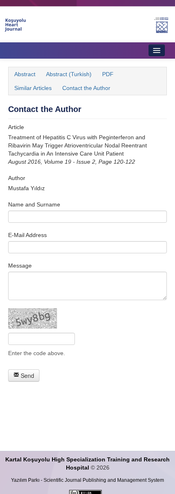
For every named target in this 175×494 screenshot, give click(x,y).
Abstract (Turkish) (69, 74)
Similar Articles (33, 88)
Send (26, 375)
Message (20, 265)
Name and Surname (34, 204)
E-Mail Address (27, 235)
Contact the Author (86, 88)
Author (16, 178)
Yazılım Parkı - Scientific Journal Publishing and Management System (87, 480)
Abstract (24, 74)
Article (16, 127)
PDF (108, 74)
